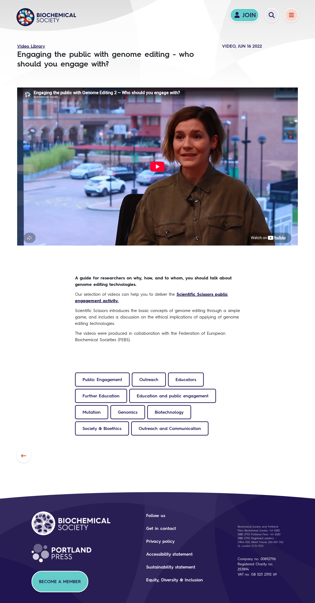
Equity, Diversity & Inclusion (174, 579)
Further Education (101, 395)
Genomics (128, 412)
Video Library (31, 46)
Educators (186, 379)
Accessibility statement (169, 554)
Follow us (155, 515)
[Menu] (291, 15)
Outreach (148, 379)
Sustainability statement (170, 567)
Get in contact (161, 528)
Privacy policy (160, 541)
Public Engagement (102, 379)
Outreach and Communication (170, 428)
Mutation (91, 412)
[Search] (272, 15)
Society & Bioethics (102, 428)
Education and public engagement (172, 395)
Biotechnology (169, 412)
